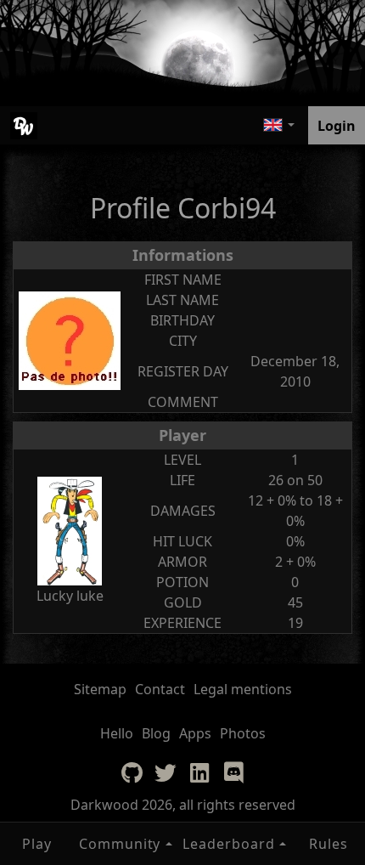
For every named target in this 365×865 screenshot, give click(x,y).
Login (336, 125)
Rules (328, 843)
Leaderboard (228, 843)
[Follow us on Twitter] (165, 772)
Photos (243, 733)
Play (37, 843)
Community (120, 843)
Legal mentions (243, 689)
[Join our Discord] (233, 772)
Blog (156, 733)
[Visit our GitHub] (131, 772)
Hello (116, 733)
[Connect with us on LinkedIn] (199, 772)
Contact (160, 689)
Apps (195, 733)
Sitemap (100, 689)
